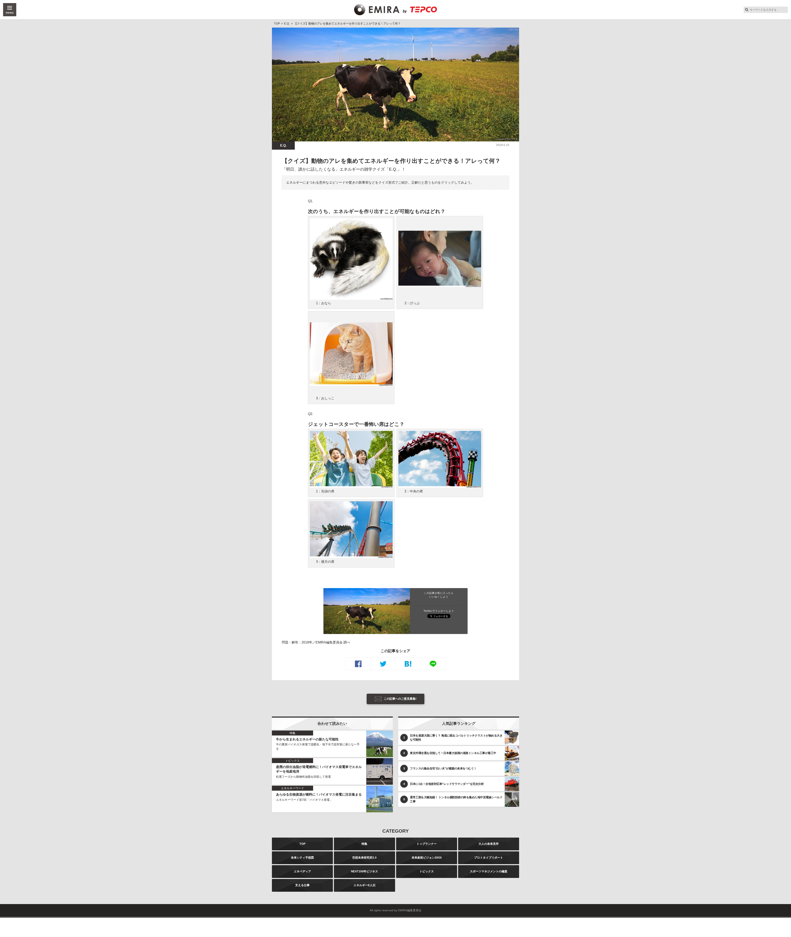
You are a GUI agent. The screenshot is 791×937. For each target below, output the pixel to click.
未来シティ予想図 (302, 857)
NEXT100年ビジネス (364, 871)
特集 (364, 843)
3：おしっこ (325, 398)
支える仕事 (302, 885)
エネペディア (302, 871)
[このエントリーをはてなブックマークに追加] (408, 663)
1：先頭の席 (325, 491)
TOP (302, 843)
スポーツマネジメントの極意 (488, 871)
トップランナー (427, 843)
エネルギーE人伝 (364, 885)
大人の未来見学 (489, 843)
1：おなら (323, 303)
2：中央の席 (414, 491)
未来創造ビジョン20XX (427, 857)
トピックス (426, 871)
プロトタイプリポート (488, 857)
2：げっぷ (412, 303)
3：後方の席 (325, 561)
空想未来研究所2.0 (364, 857)
